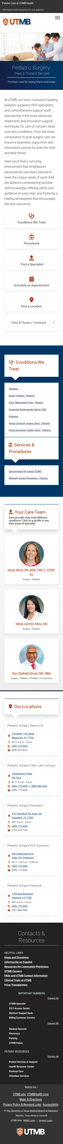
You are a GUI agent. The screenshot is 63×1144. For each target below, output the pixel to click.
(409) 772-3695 (20, 746)
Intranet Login (45, 1120)
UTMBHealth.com (38, 1094)
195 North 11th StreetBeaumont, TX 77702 (23, 735)
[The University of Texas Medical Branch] (17, 23)
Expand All (53, 998)
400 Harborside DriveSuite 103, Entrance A (23, 855)
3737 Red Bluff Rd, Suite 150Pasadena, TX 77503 (27, 815)
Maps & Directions (31, 1099)
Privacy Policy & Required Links (22, 1104)
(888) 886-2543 (39, 786)
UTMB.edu (19, 1094)
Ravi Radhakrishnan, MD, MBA (31, 673)
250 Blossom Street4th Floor (22, 775)
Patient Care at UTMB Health (18, 3)
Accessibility (50, 1104)
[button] (57, 17)
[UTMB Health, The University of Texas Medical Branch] (31, 1132)
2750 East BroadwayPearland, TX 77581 (22, 896)
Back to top (31, 1087)
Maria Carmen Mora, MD (31, 623)
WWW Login (29, 1120)
